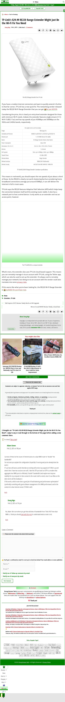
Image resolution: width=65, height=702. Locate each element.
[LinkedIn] (54, 30)
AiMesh (26, 645)
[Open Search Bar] (63, 2)
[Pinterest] (50, 30)
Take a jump (13, 439)
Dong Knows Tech (24, 662)
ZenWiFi (43, 655)
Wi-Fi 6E (32, 655)
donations (30, 597)
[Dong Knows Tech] (5, 2)
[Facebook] (43, 30)
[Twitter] (46, 30)
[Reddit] (61, 30)
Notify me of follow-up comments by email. (16, 573)
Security (46, 650)
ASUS (31, 645)
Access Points (20, 645)
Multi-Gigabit (34, 648)
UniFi (50, 653)
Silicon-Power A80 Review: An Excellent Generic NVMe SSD (53, 356)
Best (35, 645)
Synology (18, 653)
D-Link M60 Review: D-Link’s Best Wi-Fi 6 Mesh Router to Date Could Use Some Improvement (32, 369)
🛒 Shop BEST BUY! (39, 8)
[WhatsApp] (58, 30)
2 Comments (29, 27)
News (6, 14)
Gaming (5, 648)
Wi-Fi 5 (21, 655)
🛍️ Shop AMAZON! (25, 8)
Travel (33, 653)
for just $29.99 (51, 109)
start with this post (26, 514)
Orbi (18, 650)
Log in (52, 5)
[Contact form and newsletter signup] (4, 685)
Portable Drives (27, 650)
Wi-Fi (58, 653)
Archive (12, 329)
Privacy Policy (47, 662)
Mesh (22, 648)
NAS (42, 648)
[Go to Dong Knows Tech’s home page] (4, 667)
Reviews (3, 670)
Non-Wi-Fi (13, 650)
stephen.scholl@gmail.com (12, 621)
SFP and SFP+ (52, 650)
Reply (5, 492)
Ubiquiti (45, 653)
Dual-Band (52, 645)
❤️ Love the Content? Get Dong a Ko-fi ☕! (32, 424)
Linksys (10, 648)
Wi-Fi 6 (26, 655)
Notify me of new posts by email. (13, 576)
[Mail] (39, 30)
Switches (12, 653)
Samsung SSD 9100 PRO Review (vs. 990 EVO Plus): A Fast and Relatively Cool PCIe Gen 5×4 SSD (12, 369)
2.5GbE (6, 645)
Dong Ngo (7, 27)
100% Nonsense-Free (40, 5)
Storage (6, 653)
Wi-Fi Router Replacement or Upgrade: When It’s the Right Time (28, 627)
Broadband (40, 645)
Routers (35, 650)
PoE (21, 650)
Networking (55, 647)
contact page (56, 413)
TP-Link (13, 298)
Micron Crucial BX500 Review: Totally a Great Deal (45, 307)
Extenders (7, 298)
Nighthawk (8, 650)
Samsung (41, 650)
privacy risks (21, 282)
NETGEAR (47, 648)
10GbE (13, 645)
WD (53, 653)
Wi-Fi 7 (38, 655)
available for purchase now (16, 290)
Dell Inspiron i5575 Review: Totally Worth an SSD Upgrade (22, 303)
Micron (27, 648)
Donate (4, 688)
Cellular (46, 645)
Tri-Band (39, 653)
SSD (57, 650)
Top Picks (23, 653)
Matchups (16, 648)
